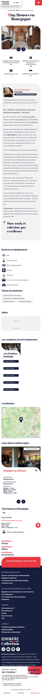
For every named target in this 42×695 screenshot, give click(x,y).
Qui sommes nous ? (8, 608)
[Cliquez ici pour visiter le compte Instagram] (3, 650)
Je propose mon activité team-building (14, 580)
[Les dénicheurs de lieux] (38, 2)
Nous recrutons (6, 616)
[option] (21, 37)
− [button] (4, 412)
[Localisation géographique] (38, 525)
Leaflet (23, 437)
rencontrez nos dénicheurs (25, 94)
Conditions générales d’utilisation (13, 627)
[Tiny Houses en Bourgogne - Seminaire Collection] (10, 644)
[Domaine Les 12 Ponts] (21, 460)
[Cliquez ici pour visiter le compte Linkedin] (13, 650)
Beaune (18, 10)
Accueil (10, 10)
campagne (34, 122)
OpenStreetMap (30, 437)
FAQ (2, 618)
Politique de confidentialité (10, 632)
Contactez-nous (7, 583)
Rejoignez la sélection (9, 578)
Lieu (14, 10)
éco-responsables (29, 117)
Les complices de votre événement (13, 597)
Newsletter (5, 599)
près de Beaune (20, 119)
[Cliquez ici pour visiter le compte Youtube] (8, 650)
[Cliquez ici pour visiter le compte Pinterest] (18, 649)
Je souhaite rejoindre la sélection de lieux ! (21, 562)
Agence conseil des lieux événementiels (15, 575)
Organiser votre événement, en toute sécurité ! (17, 592)
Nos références (6, 610)
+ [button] (4, 409)
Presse (3, 613)
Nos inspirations (7, 594)
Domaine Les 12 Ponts (14, 470)
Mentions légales (7, 629)
